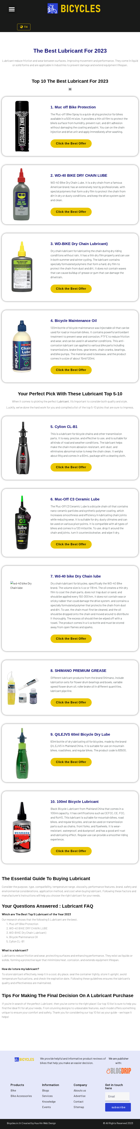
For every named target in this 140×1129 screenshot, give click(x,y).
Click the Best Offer (71, 143)
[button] (12, 9)
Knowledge (49, 1101)
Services (47, 1095)
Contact (78, 1101)
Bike (13, 1090)
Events (46, 1107)
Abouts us (80, 1090)
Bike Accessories (21, 1095)
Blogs (45, 1090)
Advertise (79, 1095)
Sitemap (79, 1107)
